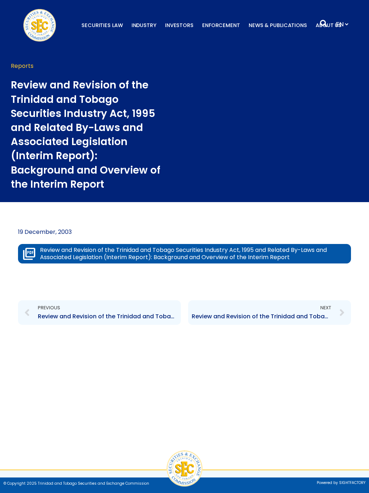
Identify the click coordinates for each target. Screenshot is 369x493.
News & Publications (278, 25)
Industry (144, 25)
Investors (179, 25)
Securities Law (102, 25)
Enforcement (221, 25)
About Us (329, 25)
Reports (22, 66)
